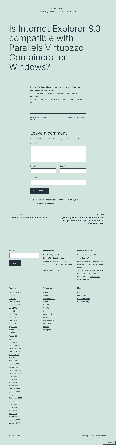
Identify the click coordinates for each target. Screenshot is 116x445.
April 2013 (13, 314)
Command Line (49, 299)
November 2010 (15, 348)
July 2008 (13, 404)
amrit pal (80, 264)
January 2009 (14, 392)
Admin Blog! (58, 8)
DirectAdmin (48, 305)
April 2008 (13, 414)
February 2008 (14, 420)
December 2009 (15, 370)
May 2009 (13, 382)
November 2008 (15, 395)
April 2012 (13, 327)
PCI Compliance (49, 314)
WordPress (102, 436)
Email (62, 166)
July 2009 (13, 376)
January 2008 (14, 423)
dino (34, 119)
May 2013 (12, 311)
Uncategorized (49, 320)
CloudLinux (47, 295)
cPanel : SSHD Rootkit (51, 270)
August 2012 (14, 323)
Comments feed (83, 299)
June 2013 (13, 308)
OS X (45, 311)
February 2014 (14, 302)
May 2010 (12, 358)
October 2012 (14, 320)
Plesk (45, 317)
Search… (12, 251)
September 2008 (15, 398)
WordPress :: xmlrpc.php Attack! (55, 261)
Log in (79, 292)
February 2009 (14, 389)
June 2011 (13, 342)
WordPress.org (83, 302)
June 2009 (13, 379)
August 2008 (14, 401)
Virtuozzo (82, 117)
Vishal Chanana (83, 270)
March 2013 (13, 317)
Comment (34, 143)
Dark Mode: (108, 442)
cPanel (45, 302)
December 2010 (15, 345)
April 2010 (13, 361)
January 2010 (14, 367)
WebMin (46, 327)
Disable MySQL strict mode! (53, 258)
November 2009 (15, 373)
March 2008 (13, 417)
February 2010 (14, 364)
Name (33, 166)
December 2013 (15, 305)
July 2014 (12, 299)
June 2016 (13, 295)
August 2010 (14, 355)
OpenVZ (46, 308)
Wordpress (47, 330)
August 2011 (13, 336)
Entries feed (82, 295)
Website (33, 177)
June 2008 (13, 407)
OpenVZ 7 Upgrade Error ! (53, 255)
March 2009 (13, 386)
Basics (45, 292)
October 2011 (14, 333)
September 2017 (15, 292)
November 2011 (15, 330)
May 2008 (13, 410)
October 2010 (14, 351)
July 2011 (12, 339)
